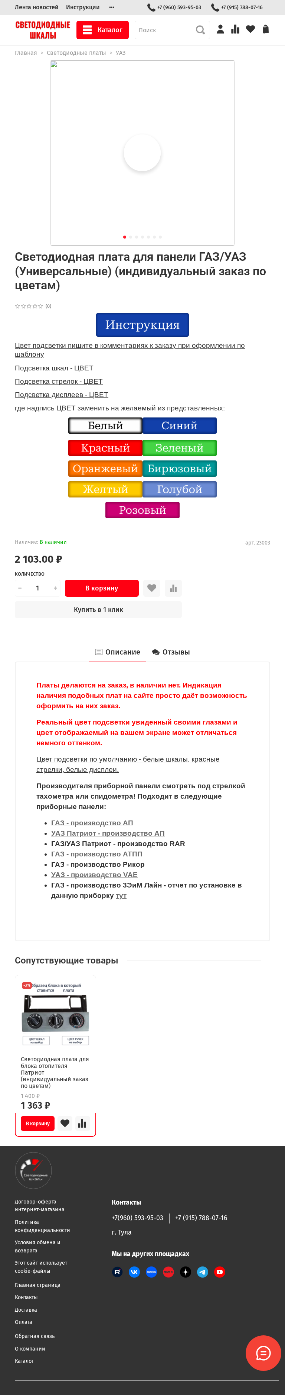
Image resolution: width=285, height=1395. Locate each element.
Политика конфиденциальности (42, 1226)
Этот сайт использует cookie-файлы (41, 1267)
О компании (30, 1349)
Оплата (23, 1322)
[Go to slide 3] (136, 237)
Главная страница (37, 1285)
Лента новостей (37, 7)
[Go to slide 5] (148, 237)
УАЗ (120, 52)
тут (121, 895)
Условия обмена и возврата (37, 1246)
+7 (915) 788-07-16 (242, 7)
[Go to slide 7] (160, 237)
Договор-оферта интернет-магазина (40, 1206)
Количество (30, 574)
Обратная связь (35, 1336)
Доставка (26, 1310)
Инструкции (83, 7)
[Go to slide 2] (130, 237)
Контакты (26, 1297)
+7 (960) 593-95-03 (179, 7)
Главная (26, 52)
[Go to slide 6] (154, 237)
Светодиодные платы (76, 52)
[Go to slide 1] (124, 237)
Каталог (110, 30)
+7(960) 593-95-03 (137, 1218)
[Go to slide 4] (142, 237)
